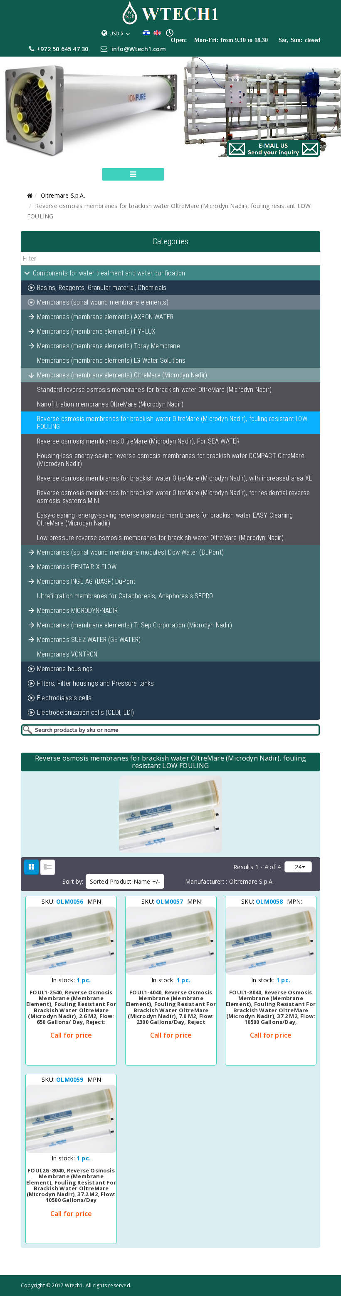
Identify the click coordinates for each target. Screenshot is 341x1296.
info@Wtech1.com (138, 49)
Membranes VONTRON (67, 654)
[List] (47, 867)
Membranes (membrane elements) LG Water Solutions (111, 360)
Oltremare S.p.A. (63, 195)
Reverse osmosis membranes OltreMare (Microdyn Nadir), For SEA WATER (138, 441)
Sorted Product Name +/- (125, 881)
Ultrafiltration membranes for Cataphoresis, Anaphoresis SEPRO (125, 596)
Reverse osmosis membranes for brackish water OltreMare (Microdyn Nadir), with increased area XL (174, 478)
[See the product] (99, 973)
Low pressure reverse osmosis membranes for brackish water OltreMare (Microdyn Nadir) (160, 538)
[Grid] (31, 867)
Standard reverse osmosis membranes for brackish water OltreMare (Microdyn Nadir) (154, 390)
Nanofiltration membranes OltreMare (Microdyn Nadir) (110, 404)
